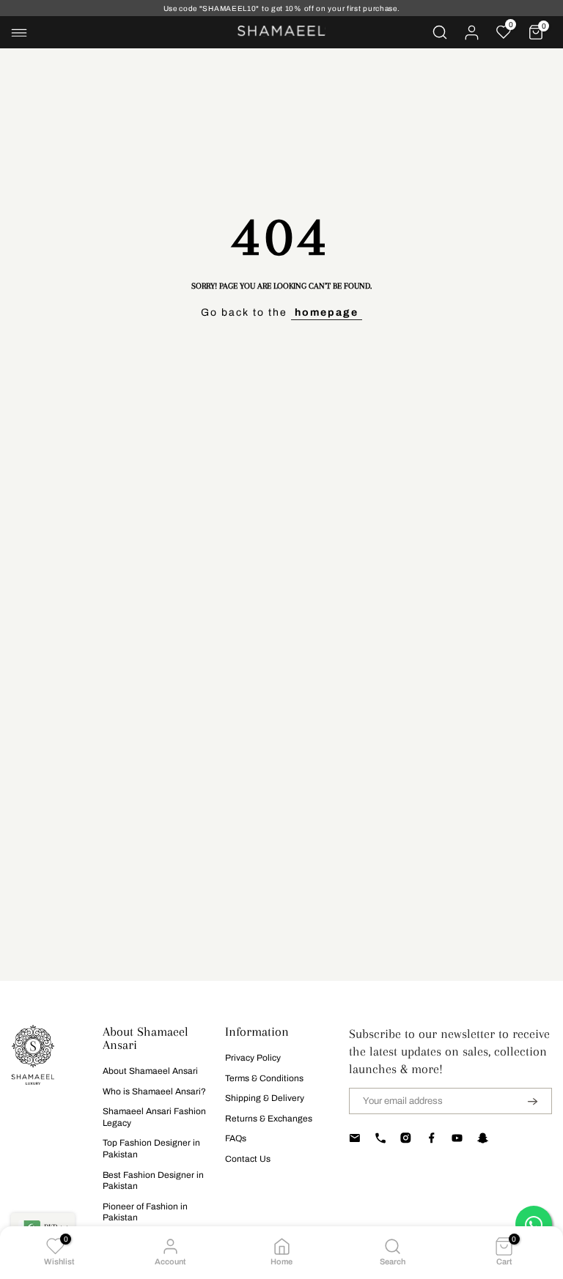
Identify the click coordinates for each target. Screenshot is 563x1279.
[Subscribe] (523, 1101)
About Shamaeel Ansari (150, 1071)
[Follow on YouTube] (457, 1137)
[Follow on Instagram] (405, 1137)
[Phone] (380, 1137)
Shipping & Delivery (264, 1098)
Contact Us (248, 1159)
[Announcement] (281, 8)
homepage (326, 312)
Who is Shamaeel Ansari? (154, 1091)
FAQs (235, 1138)
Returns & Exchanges (268, 1118)
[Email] (354, 1137)
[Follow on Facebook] (431, 1137)
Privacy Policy (253, 1058)
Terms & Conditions (264, 1078)
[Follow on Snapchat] (482, 1137)
